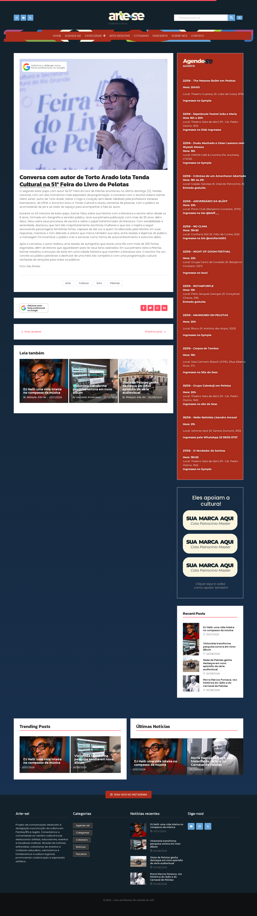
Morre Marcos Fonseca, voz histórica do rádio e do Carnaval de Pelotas (220, 683)
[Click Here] (239, 18)
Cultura (84, 283)
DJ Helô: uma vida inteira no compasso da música (42, 390)
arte (68, 283)
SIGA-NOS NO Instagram (130, 794)
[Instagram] (17, 17)
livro (99, 283)
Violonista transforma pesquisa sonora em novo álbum (92, 389)
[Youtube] (23, 17)
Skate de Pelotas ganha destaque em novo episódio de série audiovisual (140, 387)
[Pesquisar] (231, 17)
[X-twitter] (30, 17)
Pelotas (115, 283)
